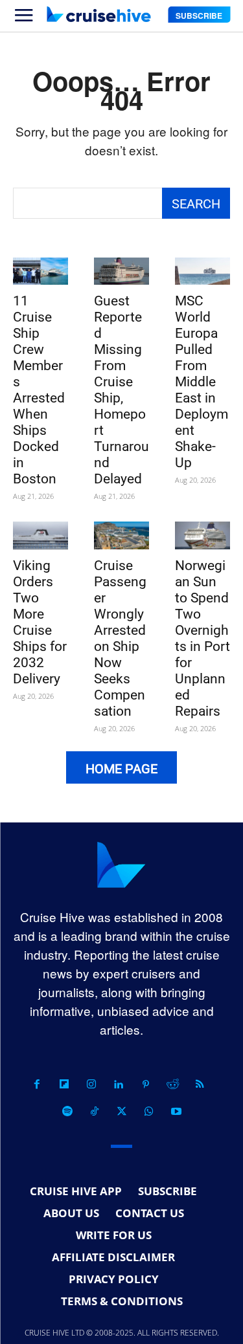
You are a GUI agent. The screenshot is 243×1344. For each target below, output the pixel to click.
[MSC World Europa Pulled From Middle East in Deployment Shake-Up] (202, 271)
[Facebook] (37, 1084)
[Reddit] (173, 1084)
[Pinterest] (145, 1084)
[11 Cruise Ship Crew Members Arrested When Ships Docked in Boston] (40, 271)
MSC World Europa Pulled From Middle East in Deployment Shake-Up (201, 381)
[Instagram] (91, 1084)
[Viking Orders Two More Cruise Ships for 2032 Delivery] (40, 535)
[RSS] (200, 1084)
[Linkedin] (118, 1084)
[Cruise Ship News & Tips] (98, 14)
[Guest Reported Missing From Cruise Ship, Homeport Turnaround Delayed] (121, 271)
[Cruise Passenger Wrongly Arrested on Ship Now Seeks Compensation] (121, 535)
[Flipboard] (64, 1084)
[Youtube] (176, 1111)
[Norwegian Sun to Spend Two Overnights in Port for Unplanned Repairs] (202, 535)
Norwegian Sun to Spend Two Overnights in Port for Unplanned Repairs (202, 638)
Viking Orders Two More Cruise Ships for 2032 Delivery (40, 622)
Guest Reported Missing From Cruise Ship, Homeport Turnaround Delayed (121, 390)
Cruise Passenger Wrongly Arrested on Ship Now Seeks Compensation (120, 638)
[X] (121, 1111)
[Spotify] (67, 1111)
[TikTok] (94, 1111)
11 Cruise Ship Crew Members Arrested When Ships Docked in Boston (39, 390)
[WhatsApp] (149, 1111)
